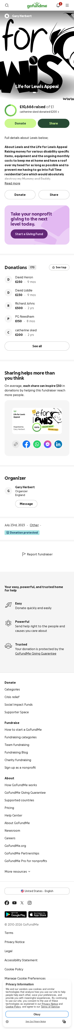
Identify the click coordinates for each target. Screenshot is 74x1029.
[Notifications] (58, 5)
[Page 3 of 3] (40, 92)
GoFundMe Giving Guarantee (35, 653)
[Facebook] (26, 444)
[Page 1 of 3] (34, 92)
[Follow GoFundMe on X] (22, 903)
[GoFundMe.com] (37, 5)
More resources (16, 871)
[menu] (67, 5)
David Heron (24, 277)
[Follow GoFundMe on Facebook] (7, 903)
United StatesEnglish (39, 891)
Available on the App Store (38, 914)
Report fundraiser (40, 554)
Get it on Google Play (16, 914)
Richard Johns (25, 303)
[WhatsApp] (37, 444)
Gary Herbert (25, 487)
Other (34, 525)
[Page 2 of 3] (38, 92)
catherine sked (26, 330)
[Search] (7, 5)
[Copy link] (16, 444)
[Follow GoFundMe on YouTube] (14, 903)
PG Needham (24, 316)
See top (61, 267)
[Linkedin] (58, 444)
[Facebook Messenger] (47, 444)
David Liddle (23, 290)
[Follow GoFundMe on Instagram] (29, 903)
